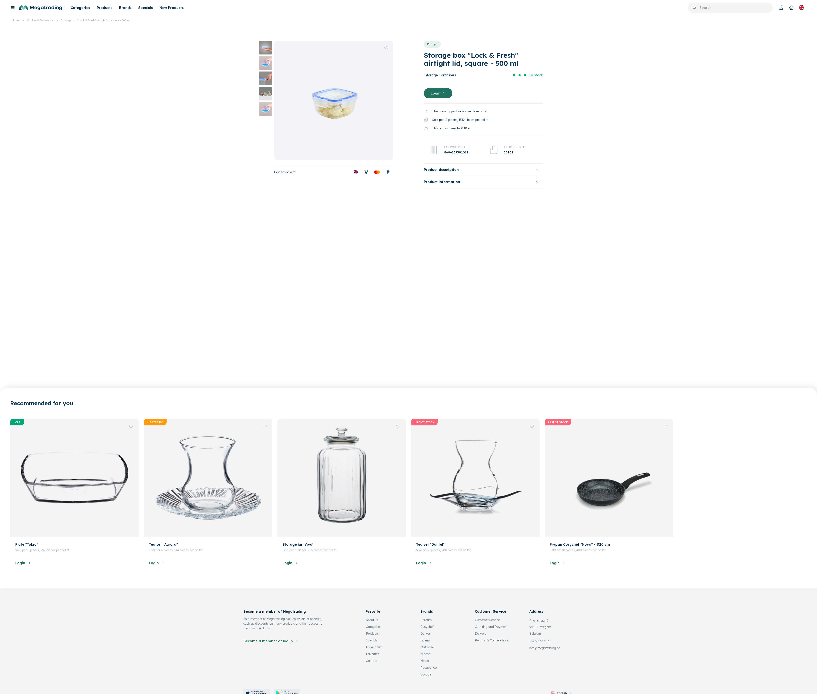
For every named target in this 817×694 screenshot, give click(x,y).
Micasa (425, 654)
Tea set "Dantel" (430, 544)
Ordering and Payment (491, 627)
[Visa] (366, 172)
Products (104, 8)
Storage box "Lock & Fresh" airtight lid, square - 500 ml (95, 20)
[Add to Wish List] (386, 48)
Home (15, 20)
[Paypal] (388, 172)
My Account (374, 647)
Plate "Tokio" (26, 544)
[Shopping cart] (791, 8)
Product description (441, 169)
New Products (172, 8)
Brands (125, 8)
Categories (80, 8)
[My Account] (781, 8)
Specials (145, 8)
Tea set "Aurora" (163, 544)
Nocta (424, 661)
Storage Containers (440, 75)
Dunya (432, 44)
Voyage (425, 674)
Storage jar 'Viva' (298, 544)
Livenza (425, 640)
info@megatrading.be (544, 648)
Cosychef (427, 627)
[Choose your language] (802, 8)
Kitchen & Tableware (40, 20)
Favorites (372, 654)
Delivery (480, 633)
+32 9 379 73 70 (540, 641)
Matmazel (427, 647)
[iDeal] (355, 172)
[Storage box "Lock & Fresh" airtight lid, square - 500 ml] (333, 100)
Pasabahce (428, 668)
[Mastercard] (377, 172)
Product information (442, 182)
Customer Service (487, 620)
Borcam (426, 620)
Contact (371, 661)
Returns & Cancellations (492, 640)
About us (372, 620)
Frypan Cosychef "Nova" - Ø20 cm (580, 544)
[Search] (694, 8)
